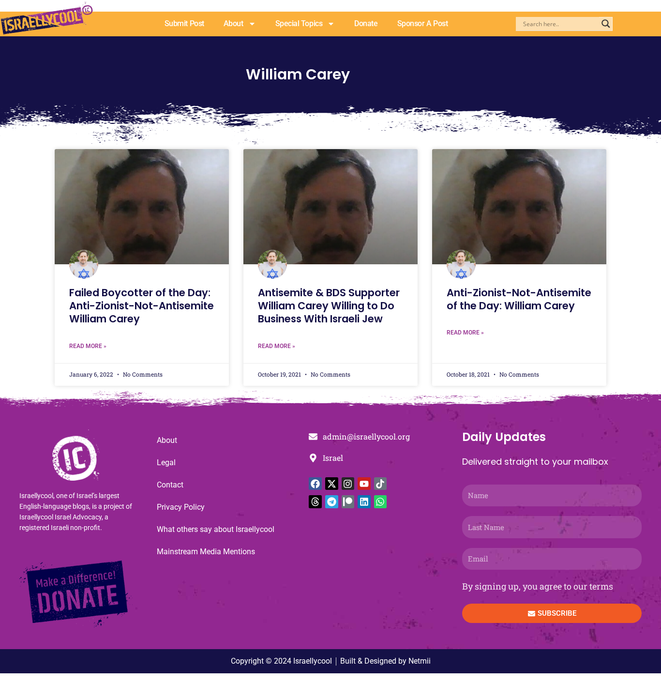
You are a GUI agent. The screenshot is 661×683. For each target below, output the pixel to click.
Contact (170, 484)
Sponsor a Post (422, 23)
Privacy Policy (181, 507)
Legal (166, 462)
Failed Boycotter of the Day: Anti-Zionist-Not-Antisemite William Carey (141, 306)
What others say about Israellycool (215, 529)
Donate (365, 23)
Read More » (87, 346)
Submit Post (184, 23)
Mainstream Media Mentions (206, 551)
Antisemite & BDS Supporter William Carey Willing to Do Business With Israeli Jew (329, 306)
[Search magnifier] (606, 23)
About (233, 23)
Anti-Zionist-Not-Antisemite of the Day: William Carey (519, 299)
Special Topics (299, 23)
